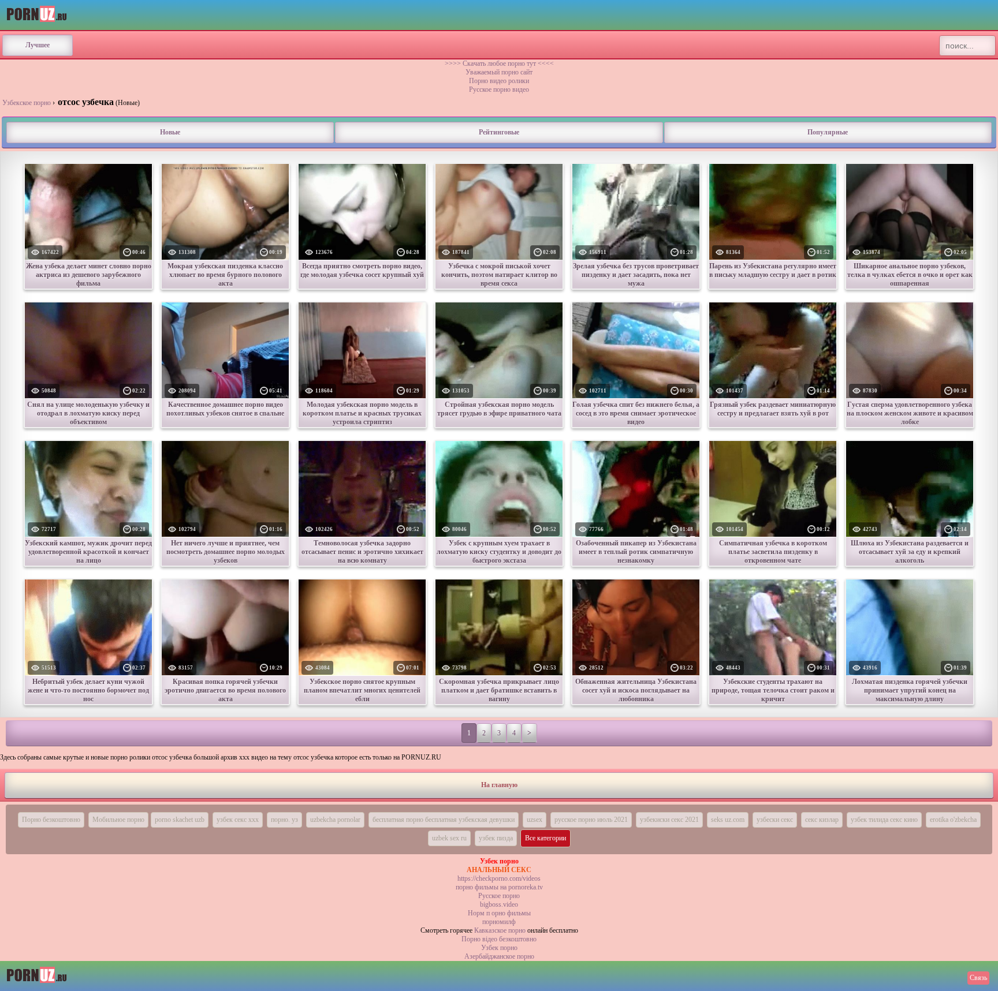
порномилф (499, 922)
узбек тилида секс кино (884, 820)
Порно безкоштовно (51, 820)
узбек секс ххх (238, 820)
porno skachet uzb (179, 820)
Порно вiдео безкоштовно (499, 939)
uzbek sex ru (449, 838)
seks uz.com (727, 820)
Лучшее (37, 45)
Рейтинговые (499, 132)
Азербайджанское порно (499, 956)
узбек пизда (496, 838)
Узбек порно (499, 948)
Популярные (827, 132)
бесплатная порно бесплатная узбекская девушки (444, 820)
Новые (170, 132)
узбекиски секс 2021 (669, 820)
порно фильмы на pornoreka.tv (499, 887)
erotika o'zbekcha (953, 820)
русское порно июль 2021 (591, 820)
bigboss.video (499, 904)
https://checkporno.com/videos (499, 878)
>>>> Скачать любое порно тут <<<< (499, 63)
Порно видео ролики (499, 81)
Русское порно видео (499, 89)
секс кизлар (822, 820)
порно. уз (284, 820)
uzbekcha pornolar (335, 820)
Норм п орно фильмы (499, 913)
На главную (499, 785)
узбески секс (775, 820)
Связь (978, 978)
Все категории (545, 838)
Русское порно (499, 896)
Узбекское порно (26, 103)
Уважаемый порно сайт (499, 72)
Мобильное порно (118, 820)
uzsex (534, 820)
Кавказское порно (500, 930)
